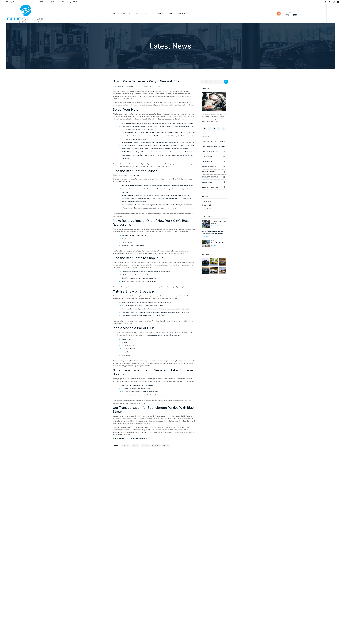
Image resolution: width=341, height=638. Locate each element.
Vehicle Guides (213, 182)
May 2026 (207, 201)
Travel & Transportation (213, 177)
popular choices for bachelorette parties (166, 335)
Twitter (135, 445)
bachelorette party (155, 91)
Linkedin (166, 445)
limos (183, 427)
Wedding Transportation (213, 187)
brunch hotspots (124, 181)
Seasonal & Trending (213, 172)
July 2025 (207, 205)
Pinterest (145, 445)
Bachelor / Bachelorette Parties (213, 141)
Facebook (125, 445)
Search (226, 82)
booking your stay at (163, 119)
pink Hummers (125, 430)
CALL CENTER (288, 12)
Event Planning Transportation (213, 147)
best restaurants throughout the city (172, 231)
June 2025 (207, 208)
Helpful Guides (213, 157)
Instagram (156, 445)
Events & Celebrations (213, 152)
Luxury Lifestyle (213, 162)
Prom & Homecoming (213, 167)
